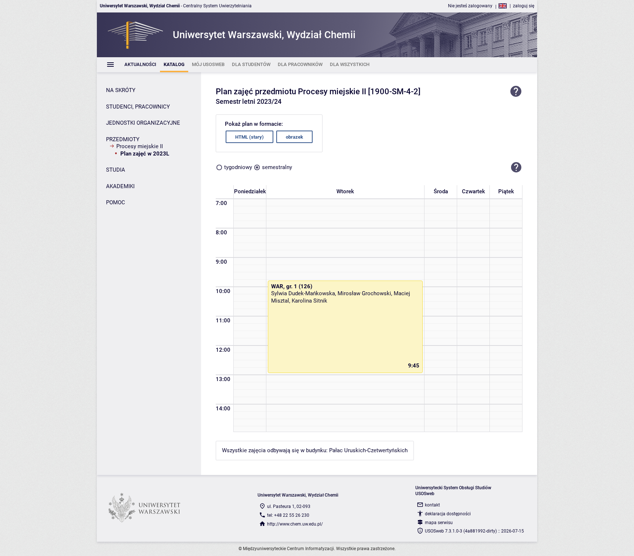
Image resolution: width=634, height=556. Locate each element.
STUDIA (115, 170)
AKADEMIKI (120, 186)
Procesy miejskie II (139, 146)
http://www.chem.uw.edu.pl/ (295, 524)
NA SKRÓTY (120, 90)
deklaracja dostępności (448, 513)
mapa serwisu (439, 522)
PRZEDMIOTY (122, 139)
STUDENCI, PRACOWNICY (138, 106)
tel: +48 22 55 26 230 (288, 515)
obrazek (294, 137)
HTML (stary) (249, 137)
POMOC (115, 202)
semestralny (277, 167)
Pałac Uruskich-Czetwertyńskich (368, 450)
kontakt (432, 505)
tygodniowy (238, 167)
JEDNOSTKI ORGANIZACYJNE (143, 123)
